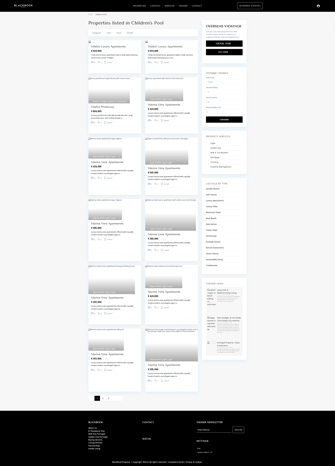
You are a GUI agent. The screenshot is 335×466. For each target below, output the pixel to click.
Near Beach (211, 218)
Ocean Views (211, 230)
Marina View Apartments (164, 104)
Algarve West (155, 99)
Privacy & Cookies (194, 462)
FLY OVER (223, 52)
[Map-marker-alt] (145, 430)
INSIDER (183, 6)
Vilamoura (112, 101)
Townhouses (211, 265)
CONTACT (197, 6)
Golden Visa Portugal (98, 437)
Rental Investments (215, 247)
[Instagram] (153, 446)
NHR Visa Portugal (96, 434)
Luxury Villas (211, 206)
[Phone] (153, 430)
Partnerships (94, 445)
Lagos (164, 99)
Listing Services (95, 442)
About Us (92, 428)
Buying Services (95, 440)
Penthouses (211, 236)
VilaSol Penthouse (102, 106)
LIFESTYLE (155, 6)
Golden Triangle (100, 101)
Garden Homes (212, 188)
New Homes (211, 224)
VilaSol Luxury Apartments (108, 46)
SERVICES (169, 6)
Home (90, 14)
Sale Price (210, 77)
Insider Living (94, 448)
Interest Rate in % (213, 107)
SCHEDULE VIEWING (250, 6)
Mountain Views (213, 212)
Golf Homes (211, 194)
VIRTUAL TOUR (223, 43)
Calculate (224, 119)
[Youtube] (160, 446)
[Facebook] (145, 446)
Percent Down (212, 87)
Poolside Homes (213, 242)
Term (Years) (211, 97)
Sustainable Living (214, 259)
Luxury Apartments (215, 200)
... (114, 58)
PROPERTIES (139, 6)
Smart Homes (212, 253)
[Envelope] (160, 430)
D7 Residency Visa (96, 431)
